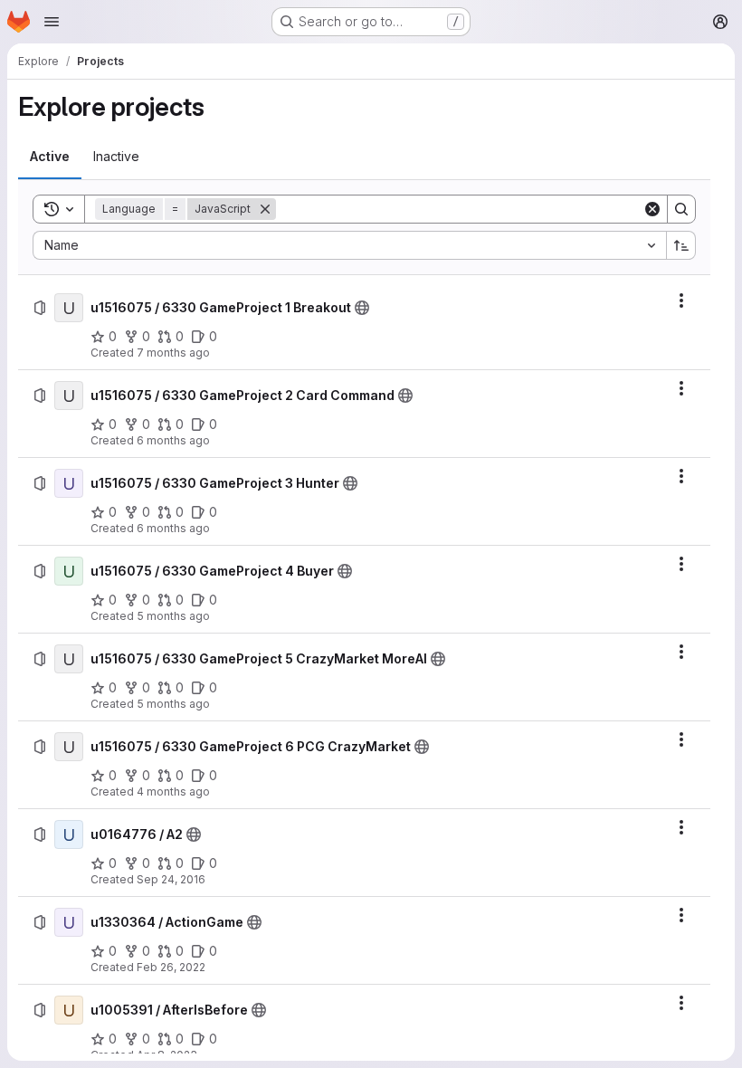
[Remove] (265, 209)
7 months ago (173, 352)
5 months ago (173, 616)
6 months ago (173, 440)
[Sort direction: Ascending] (681, 245)
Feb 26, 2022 (171, 967)
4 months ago (173, 791)
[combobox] (349, 245)
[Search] (681, 209)
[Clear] (652, 209)
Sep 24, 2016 (171, 879)
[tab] (49, 156)
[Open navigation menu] (51, 21)
